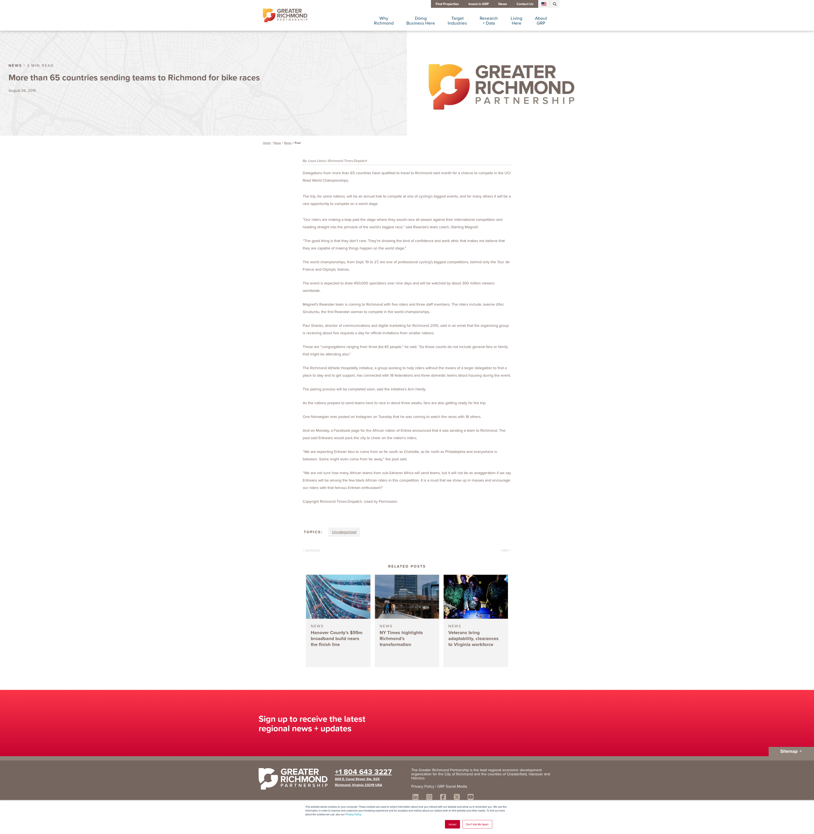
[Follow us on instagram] (429, 798)
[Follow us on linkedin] (415, 798)
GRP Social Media (452, 786)
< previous (311, 550)
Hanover (536, 774)
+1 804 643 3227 (363, 771)
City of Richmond (459, 774)
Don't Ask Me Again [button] (477, 824)
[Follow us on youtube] (470, 798)
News (502, 3)
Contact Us (525, 3)
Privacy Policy (353, 814)
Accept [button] (452, 824)
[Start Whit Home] (295, 779)
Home (267, 143)
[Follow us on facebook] (443, 798)
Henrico (417, 778)
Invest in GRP (478, 3)
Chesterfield (517, 774)
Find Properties (447, 3)
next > (506, 550)
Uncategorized (344, 532)
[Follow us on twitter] (457, 798)
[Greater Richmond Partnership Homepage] (285, 15)
